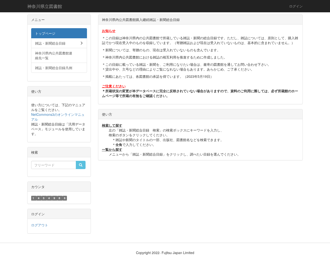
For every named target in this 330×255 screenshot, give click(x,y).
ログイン (296, 6)
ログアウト (39, 224)
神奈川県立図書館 (44, 6)
